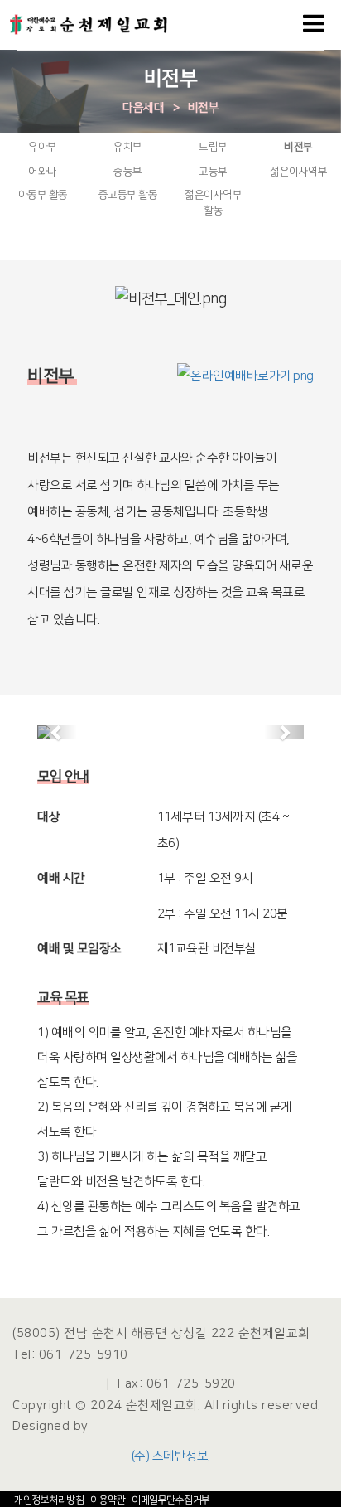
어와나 (42, 171)
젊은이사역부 (298, 171)
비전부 (203, 107)
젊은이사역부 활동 (213, 202)
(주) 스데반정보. (171, 1456)
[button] (57, 732)
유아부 (42, 147)
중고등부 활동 (128, 195)
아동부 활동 (43, 195)
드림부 (213, 147)
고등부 (213, 171)
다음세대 (143, 107)
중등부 (127, 171)
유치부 (127, 147)
